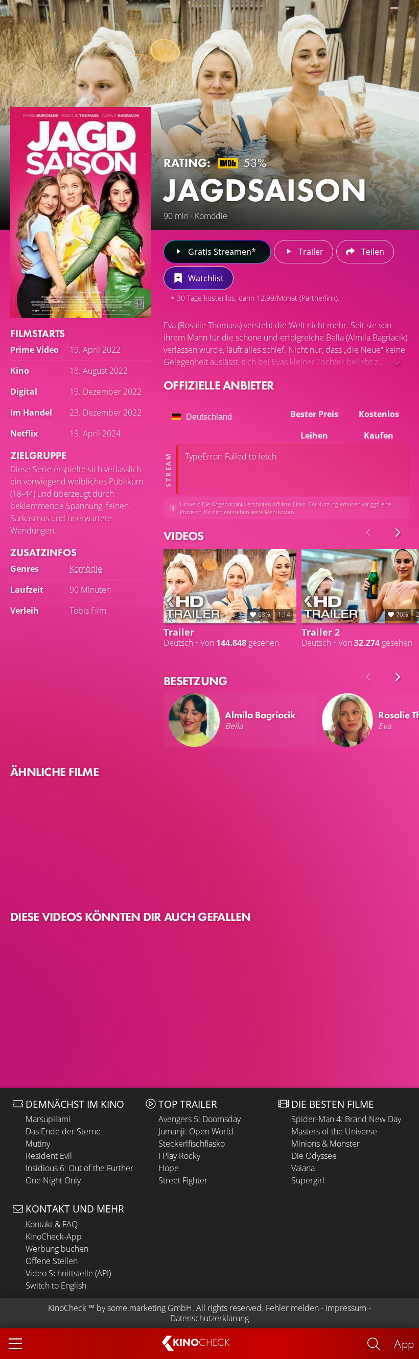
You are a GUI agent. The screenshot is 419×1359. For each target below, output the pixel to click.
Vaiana (303, 1168)
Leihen (314, 435)
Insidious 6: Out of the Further (79, 1168)
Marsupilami (48, 1119)
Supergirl (307, 1180)
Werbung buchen (57, 1249)
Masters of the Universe (334, 1131)
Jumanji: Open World (196, 1131)
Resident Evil (49, 1156)
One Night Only (53, 1180)
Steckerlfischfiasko (191, 1143)
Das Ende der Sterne (63, 1131)
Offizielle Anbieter (219, 385)
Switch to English (56, 1285)
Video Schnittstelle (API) (68, 1273)
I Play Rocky (179, 1156)
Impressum (345, 1308)
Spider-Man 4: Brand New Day (346, 1119)
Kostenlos (379, 414)
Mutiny (38, 1143)
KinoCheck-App (54, 1236)
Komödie (85, 568)
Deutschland (209, 416)
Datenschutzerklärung (209, 1318)
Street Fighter (182, 1180)
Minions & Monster (325, 1143)
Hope (168, 1168)
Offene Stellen (52, 1261)
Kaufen (378, 435)
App (404, 1343)
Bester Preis (314, 414)
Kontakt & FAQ (52, 1224)
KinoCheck (67, 1308)
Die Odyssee (314, 1156)
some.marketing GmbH (149, 1308)
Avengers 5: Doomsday (199, 1119)
